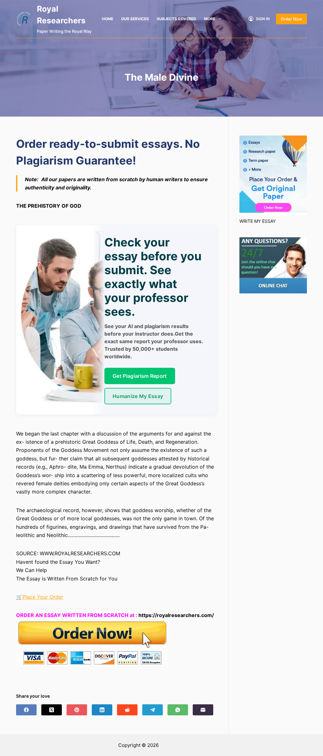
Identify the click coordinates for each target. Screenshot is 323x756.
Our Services (135, 18)
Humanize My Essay (138, 396)
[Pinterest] (77, 709)
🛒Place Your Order (39, 597)
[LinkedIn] (102, 709)
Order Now (291, 18)
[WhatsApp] (177, 709)
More (209, 18)
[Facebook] (26, 709)
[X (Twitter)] (51, 709)
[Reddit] (127, 709)
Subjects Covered (176, 18)
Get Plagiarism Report (140, 376)
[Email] (203, 709)
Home (107, 18)
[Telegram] (152, 709)
